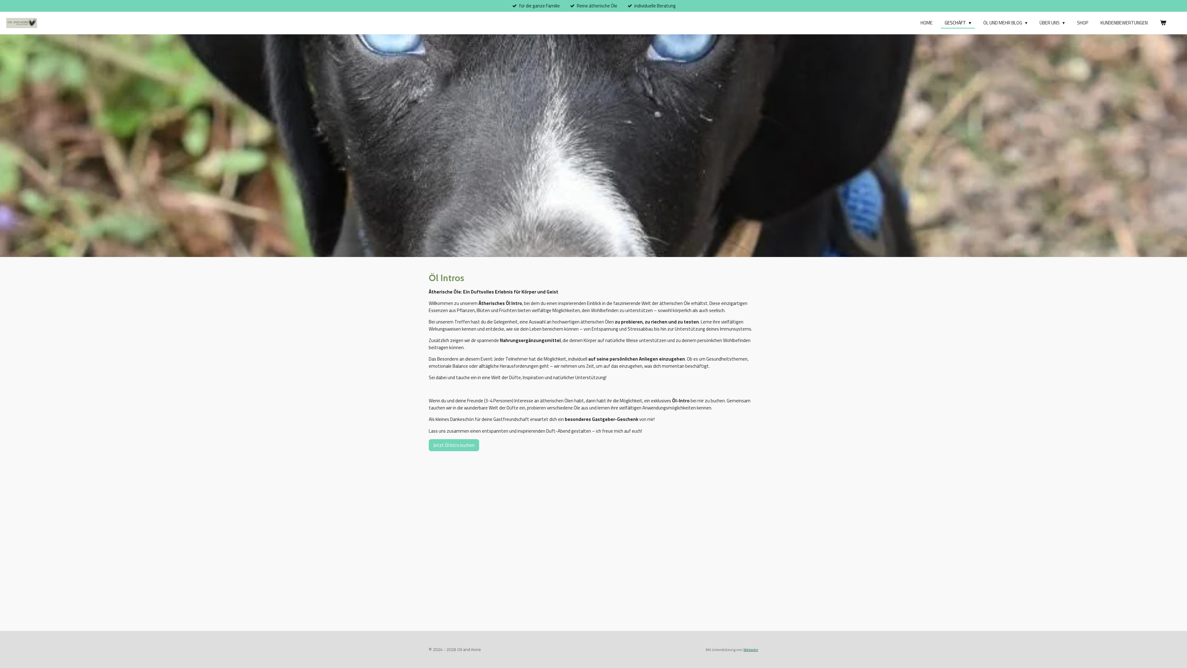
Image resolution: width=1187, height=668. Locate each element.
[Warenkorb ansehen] (1163, 23)
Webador (750, 649)
